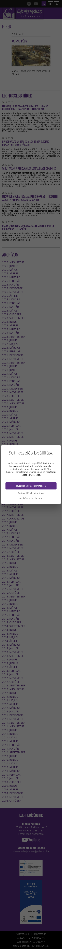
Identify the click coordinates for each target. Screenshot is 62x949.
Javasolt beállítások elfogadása (31, 485)
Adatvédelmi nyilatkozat (31, 498)
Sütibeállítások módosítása (31, 493)
